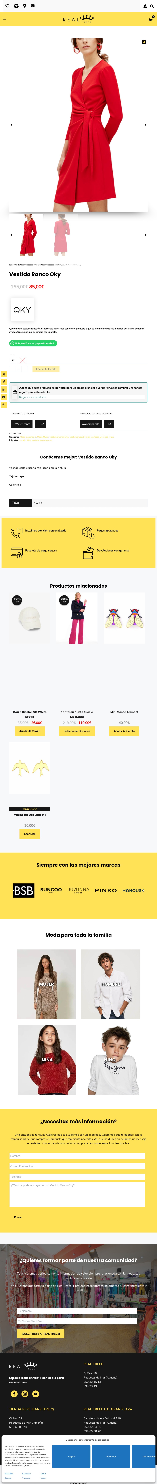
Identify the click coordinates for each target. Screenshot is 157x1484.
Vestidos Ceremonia (59, 436)
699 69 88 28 (18, 1427)
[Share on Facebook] (4, 382)
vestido (35, 440)
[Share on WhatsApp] (4, 405)
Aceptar (71, 1456)
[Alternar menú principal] (5, 18)
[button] (152, 7)
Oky (29, 440)
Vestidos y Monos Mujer (36, 265)
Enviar (18, 1217)
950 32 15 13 (92, 1382)
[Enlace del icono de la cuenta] (145, 6)
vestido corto (46, 440)
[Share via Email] (4, 397)
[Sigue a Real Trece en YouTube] (36, 1396)
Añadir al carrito (46, 369)
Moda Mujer (20, 265)
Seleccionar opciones (77, 731)
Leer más (30, 834)
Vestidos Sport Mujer (55, 265)
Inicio (11, 265)
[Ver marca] (22, 310)
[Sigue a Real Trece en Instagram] (25, 1396)
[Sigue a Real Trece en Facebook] (14, 1396)
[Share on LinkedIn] (4, 389)
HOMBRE (110, 984)
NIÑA (47, 1060)
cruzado (22, 440)
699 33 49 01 (92, 1386)
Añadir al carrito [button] (29, 731)
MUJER (46, 984)
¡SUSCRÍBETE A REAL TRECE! (41, 1334)
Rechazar (111, 1456)
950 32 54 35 (92, 1427)
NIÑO (109, 1060)
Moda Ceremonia (28, 436)
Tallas (12, 354)
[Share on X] (4, 374)
